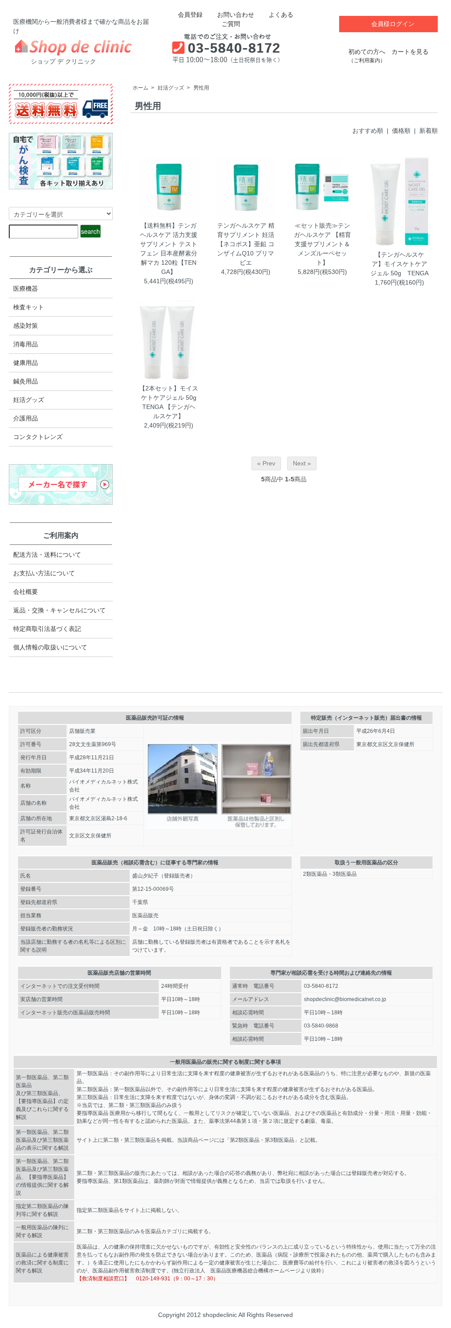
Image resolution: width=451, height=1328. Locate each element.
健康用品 (25, 362)
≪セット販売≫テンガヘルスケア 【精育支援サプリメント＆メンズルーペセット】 (322, 244)
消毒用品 (25, 344)
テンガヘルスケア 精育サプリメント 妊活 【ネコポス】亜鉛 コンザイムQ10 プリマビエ (249, 244)
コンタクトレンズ (38, 436)
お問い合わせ (235, 14)
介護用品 (25, 418)
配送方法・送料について (47, 554)
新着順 (428, 130)
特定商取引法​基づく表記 (47, 628)
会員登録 (190, 14)
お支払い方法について (44, 573)
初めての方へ (366, 56)
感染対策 (25, 325)
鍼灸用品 (25, 381)
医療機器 (25, 288)
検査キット (28, 307)
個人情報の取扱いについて (50, 647)
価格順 (401, 130)
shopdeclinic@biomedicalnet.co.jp (345, 999)
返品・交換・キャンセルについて (59, 610)
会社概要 (25, 591)
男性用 (201, 88)
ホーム (140, 88)
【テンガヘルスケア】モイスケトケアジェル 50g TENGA (399, 264)
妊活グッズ (171, 88)
